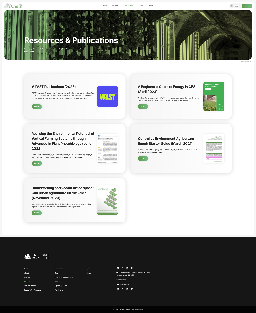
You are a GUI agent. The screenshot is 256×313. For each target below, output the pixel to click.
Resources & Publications (64, 277)
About (105, 6)
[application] (108, 6)
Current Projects (30, 286)
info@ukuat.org (125, 284)
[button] (240, 5)
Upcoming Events (61, 286)
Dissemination (128, 6)
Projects (115, 6)
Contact (150, 6)
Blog (56, 273)
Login (87, 269)
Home (26, 269)
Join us (88, 273)
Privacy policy (121, 280)
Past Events (59, 290)
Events (140, 6)
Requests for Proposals (32, 290)
